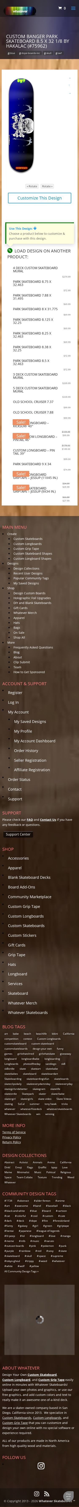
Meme (8, 1172)
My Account (18, 711)
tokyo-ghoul (13, 1261)
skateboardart (49, 1074)
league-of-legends (49, 1231)
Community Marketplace (29, 896)
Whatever (10, 1182)
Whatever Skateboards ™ (57, 1501)
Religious (65, 1172)
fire (46, 1221)
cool (35, 1216)
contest (27, 1039)
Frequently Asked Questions (33, 647)
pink (33, 1246)
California (68, 1033)
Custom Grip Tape (26, 549)
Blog (16, 652)
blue (12, 53)
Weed (70, 1177)
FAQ (30, 819)
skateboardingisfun (38, 1079)
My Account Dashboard (34, 740)
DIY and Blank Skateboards (32, 603)
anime (61, 1200)
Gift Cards (20, 608)
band (38, 1206)
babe (16, 1033)
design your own (42, 1048)
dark (9, 1221)
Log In (13, 702)
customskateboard (15, 1043)
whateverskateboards (59, 1109)
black (68, 1206)
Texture (42, 1177)
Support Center (18, 834)
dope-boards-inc (30, 53)
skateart (36, 1068)
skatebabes (11, 1074)
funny (60, 1048)
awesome (22, 1206)
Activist (23, 1162)
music (35, 1241)
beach (27, 1033)
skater (42, 1094)
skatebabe (52, 1068)
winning (49, 1114)
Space (8, 1177)
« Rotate (32, 186)
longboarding (52, 1059)
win (38, 1114)
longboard (10, 1059)
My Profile (23, 731)
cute (62, 1216)
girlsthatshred (25, 1053)
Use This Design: (22, 228)
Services (15, 983)
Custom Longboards (27, 544)
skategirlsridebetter (16, 1089)
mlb (23, 1241)
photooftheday (31, 1064)
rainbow (25, 1251)
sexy (51, 1251)
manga (66, 1236)
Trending (57, 1177)
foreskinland (62, 1221)
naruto (50, 1241)
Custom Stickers (22, 935)
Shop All (19, 637)
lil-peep (10, 1236)
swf (60, 53)
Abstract (9, 1162)
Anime (51, 1162)
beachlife (41, 1033)
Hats (16, 623)
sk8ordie (9, 1068)
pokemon (48, 1246)
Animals (37, 1162)
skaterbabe (57, 1094)
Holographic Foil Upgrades (32, 598)
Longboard (17, 973)
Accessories (18, 858)
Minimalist (23, 1172)
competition (11, 1039)
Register (15, 692)
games (8, 1053)
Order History (26, 750)
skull (48, 53)
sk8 (63, 1064)
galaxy (23, 1226)
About (17, 657)
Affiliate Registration (32, 769)
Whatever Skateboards (28, 1012)
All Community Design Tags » (21, 1271)
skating (8, 1104)
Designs (13, 563)
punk (63, 1246)
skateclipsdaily (12, 1084)
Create (12, 534)
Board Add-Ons (21, 887)
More (11, 642)
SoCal (21, 1104)
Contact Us (48, 819)
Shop (11, 588)
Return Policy (11, 1142)
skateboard (29, 1074)
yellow (35, 1266)
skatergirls (27, 1099)
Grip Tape (16, 954)
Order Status (19, 779)
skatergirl (10, 1099)
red (39, 1251)
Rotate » (47, 186)
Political (50, 1172)
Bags (16, 627)
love (53, 1236)
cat (8, 1216)
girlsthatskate (47, 1053)
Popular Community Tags (31, 578)
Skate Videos (63, 1099)
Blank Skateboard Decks (29, 877)
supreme (58, 1256)
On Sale (18, 633)
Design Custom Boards (29, 593)
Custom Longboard (16, 1379)
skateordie (10, 1094)
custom (48, 1216)
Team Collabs (25, 1177)
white (9, 1266)
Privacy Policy (11, 1137)
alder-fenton (43, 1200)
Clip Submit (21, 662)
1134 (9, 1200)
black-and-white (15, 1211)
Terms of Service (14, 1132)
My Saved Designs (26, 583)
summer (35, 1104)
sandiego (51, 1064)
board (47, 1211)
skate (23, 1068)
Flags (30, 1167)
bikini (55, 1033)
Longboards (11, 1064)
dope (34, 1221)
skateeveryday (63, 1084)
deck (21, 1221)
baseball (53, 1206)
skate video (44, 1099)
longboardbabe (30, 1059)
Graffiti (42, 1167)
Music (37, 1172)
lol (23, 1236)
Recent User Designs (28, 573)
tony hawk (50, 1104)
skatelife (55, 1089)
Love (65, 1167)
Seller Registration (30, 760)
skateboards (61, 1079)
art (6, 1033)
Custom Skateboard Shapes (32, 553)
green (48, 1226)
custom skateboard (42, 1043)
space (42, 1256)
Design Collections (26, 568)
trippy (30, 1261)
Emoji (18, 1167)
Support (15, 798)
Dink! (7, 1167)
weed (44, 1261)
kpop (54, 1167)
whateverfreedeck (31, 1109)
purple (10, 1251)
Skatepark (28, 1094)
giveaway (65, 1053)
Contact (14, 789)
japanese (26, 1231)
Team (17, 667)
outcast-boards (15, 1246)
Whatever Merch (25, 613)
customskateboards (16, 1048)
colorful (21, 1216)
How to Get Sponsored (29, 672)
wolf (22, 1266)
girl (36, 1226)
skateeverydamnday (38, 1084)
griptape (64, 1226)
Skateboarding (12, 1079)
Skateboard (18, 993)
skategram (39, 1089)
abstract (24, 1200)
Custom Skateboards (28, 539)
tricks (65, 1104)
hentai (10, 1231)
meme (10, 1241)
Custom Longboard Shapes (32, 559)
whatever (9, 1109)
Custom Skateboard (42, 1374)
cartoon (62, 1211)
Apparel (19, 618)
